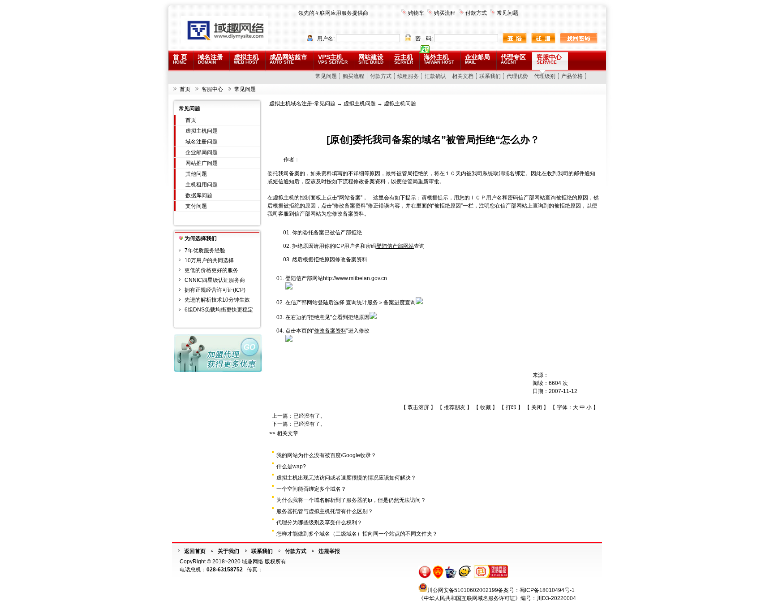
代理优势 (517, 76)
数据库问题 (198, 195)
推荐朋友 (454, 407)
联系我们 (490, 76)
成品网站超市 (288, 59)
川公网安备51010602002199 (462, 590)
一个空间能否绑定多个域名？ (311, 489)
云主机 (403, 59)
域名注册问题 (201, 141)
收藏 (485, 407)
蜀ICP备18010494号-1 (547, 590)
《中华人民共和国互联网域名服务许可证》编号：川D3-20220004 (497, 598)
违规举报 (329, 551)
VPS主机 (333, 59)
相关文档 (462, 76)
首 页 (180, 59)
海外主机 (439, 59)
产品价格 (572, 76)
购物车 (416, 13)
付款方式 (476, 13)
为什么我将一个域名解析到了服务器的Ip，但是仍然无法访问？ (351, 500)
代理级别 (544, 76)
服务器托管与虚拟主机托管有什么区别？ (324, 511)
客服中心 (549, 59)
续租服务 (408, 76)
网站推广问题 (201, 163)
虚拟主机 (246, 59)
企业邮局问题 (201, 152)
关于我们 (228, 551)
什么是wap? (291, 466)
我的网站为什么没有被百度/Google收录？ (326, 455)
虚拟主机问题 (201, 131)
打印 (511, 407)
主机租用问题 (201, 185)
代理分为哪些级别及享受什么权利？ (319, 522)
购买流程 (445, 13)
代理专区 (513, 59)
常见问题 (507, 13)
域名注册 (210, 59)
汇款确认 (435, 76)
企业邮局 (477, 59)
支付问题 (196, 206)
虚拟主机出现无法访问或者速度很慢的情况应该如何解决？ (346, 478)
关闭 (536, 407)
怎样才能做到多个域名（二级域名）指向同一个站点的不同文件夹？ (357, 534)
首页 (185, 89)
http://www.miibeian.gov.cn (355, 278)
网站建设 (370, 59)
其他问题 (196, 174)
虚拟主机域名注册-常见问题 (302, 103)
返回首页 (195, 551)
